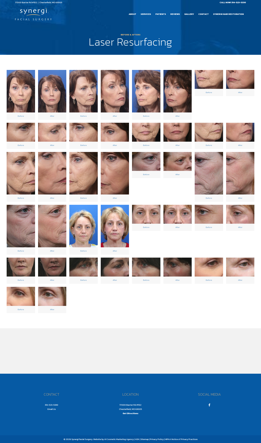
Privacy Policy (157, 439)
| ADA (136, 439)
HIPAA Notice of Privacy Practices (181, 439)
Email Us (51, 409)
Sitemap (144, 439)
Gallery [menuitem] (189, 14)
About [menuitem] (132, 14)
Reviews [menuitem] (175, 14)
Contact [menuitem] (203, 14)
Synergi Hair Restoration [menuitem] (228, 14)
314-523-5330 (238, 2)
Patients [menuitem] (160, 14)
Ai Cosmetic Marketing (115, 439)
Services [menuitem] (146, 14)
